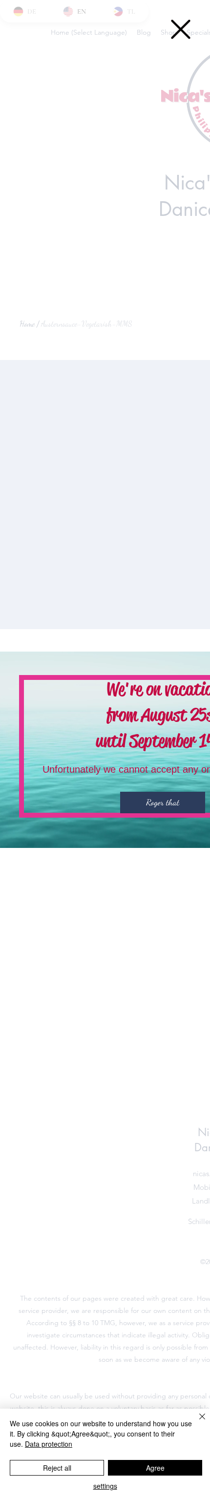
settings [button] (105, 1486)
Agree (155, 1468)
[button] (180, 29)
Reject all (57, 1468)
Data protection (48, 1444)
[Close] (196, 1422)
